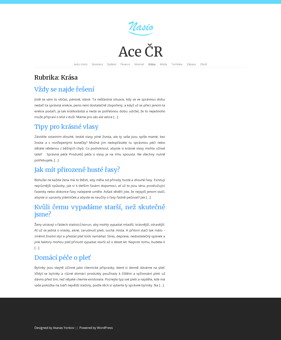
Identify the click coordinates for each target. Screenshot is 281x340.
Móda (163, 64)
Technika (176, 64)
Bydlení (111, 64)
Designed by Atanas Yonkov (54, 328)
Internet (139, 64)
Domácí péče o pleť (62, 258)
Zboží (203, 64)
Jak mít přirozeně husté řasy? (77, 170)
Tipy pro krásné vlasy (66, 127)
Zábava (191, 64)
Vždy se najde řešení (64, 89)
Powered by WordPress (96, 328)
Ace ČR (140, 51)
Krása (151, 64)
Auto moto (81, 64)
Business (97, 64)
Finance (125, 64)
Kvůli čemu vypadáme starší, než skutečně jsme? (99, 210)
